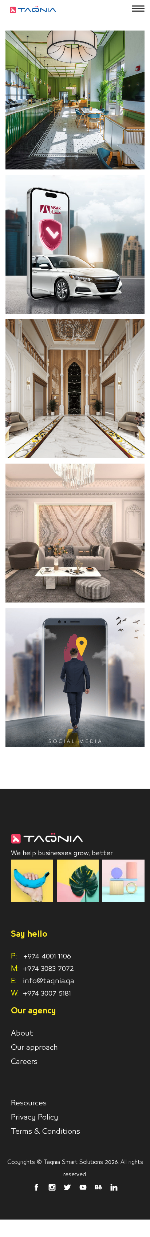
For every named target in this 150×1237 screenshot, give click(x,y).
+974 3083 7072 (48, 968)
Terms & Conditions (45, 1131)
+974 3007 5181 (47, 993)
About (22, 1033)
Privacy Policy (34, 1117)
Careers (24, 1061)
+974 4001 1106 (41, 956)
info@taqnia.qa (48, 981)
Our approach (34, 1047)
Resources (29, 1103)
